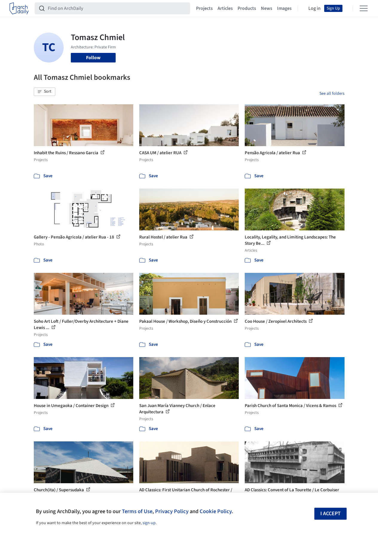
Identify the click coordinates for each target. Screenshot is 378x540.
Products (247, 8)
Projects (204, 8)
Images (284, 8)
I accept (330, 513)
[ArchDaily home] (19, 8)
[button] (44, 92)
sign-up (149, 523)
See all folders (332, 93)
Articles (225, 8)
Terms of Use (137, 511)
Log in (314, 8)
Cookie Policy (216, 511)
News (266, 8)
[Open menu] (363, 8)
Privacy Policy (172, 511)
